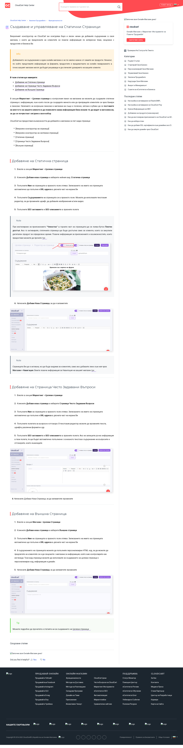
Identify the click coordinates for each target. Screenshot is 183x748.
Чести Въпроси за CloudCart (105, 682)
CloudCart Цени (100, 678)
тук (43, 238)
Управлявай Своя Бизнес (138, 73)
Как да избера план (136, 121)
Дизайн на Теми (72, 695)
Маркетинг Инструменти (104, 687)
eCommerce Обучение (132, 691)
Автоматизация (100, 695)
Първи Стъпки (134, 61)
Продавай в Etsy (42, 700)
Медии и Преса (157, 687)
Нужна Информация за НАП (139, 109)
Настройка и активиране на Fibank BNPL (144, 101)
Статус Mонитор (129, 678)
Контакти (155, 682)
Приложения (71, 700)
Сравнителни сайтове (103, 704)
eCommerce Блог (130, 695)
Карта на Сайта (157, 704)
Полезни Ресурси (130, 704)
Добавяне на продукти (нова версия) (143, 113)
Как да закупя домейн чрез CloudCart (143, 129)
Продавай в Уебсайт (43, 678)
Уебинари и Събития (131, 700)
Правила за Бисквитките (145, 737)
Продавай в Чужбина (44, 704)
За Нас (153, 678)
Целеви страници (81, 629)
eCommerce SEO (101, 691)
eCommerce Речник (131, 687)
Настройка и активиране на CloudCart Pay (145, 105)
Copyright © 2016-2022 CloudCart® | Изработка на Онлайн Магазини (31, 737)
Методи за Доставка (74, 682)
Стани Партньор (157, 691)
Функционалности (55, 21)
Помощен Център (130, 682)
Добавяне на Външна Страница (29, 89)
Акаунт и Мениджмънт (137, 85)
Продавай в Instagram (44, 687)
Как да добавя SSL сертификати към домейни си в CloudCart (153, 125)
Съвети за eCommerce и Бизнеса (141, 89)
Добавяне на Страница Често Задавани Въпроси (37, 86)
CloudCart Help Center (18, 20)
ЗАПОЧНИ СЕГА (136, 40)
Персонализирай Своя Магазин (141, 69)
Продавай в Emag (42, 695)
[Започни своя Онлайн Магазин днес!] (26, 653)
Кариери (154, 700)
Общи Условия (164, 737)
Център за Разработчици (161, 695)
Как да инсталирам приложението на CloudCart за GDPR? (151, 117)
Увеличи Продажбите (37, 21)
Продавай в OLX (41, 691)
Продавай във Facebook (45, 682)
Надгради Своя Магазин (138, 81)
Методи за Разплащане (76, 687)
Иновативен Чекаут (74, 704)
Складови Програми (74, 691)
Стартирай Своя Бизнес (137, 65)
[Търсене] (119, 7)
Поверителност (126, 737)
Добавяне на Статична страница (30, 82)
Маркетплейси (100, 700)
